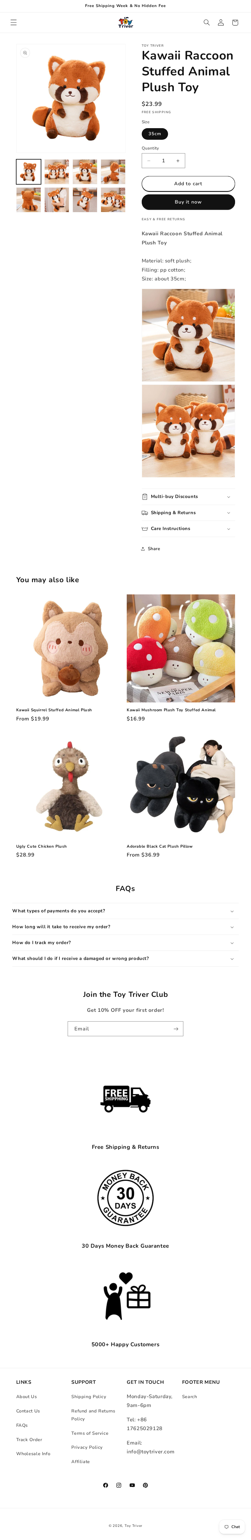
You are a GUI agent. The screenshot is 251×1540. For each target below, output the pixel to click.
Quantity (150, 148)
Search (189, 1397)
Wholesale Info (33, 1454)
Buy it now (188, 202)
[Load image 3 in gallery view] (85, 171)
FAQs (22, 1425)
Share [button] (154, 549)
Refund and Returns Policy (93, 1415)
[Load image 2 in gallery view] (56, 171)
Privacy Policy (87, 1447)
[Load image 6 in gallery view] (56, 199)
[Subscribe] (176, 1028)
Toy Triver (133, 1525)
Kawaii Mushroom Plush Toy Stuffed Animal (171, 710)
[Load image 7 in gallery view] (85, 199)
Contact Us (28, 1411)
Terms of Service (89, 1433)
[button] (13, 23)
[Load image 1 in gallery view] (28, 171)
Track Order (29, 1440)
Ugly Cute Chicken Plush (41, 846)
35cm (154, 134)
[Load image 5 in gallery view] (28, 199)
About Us (26, 1397)
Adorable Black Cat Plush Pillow (160, 846)
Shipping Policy (88, 1397)
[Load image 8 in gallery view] (113, 199)
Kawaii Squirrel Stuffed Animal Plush (54, 710)
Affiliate (80, 1462)
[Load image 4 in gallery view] (113, 171)
